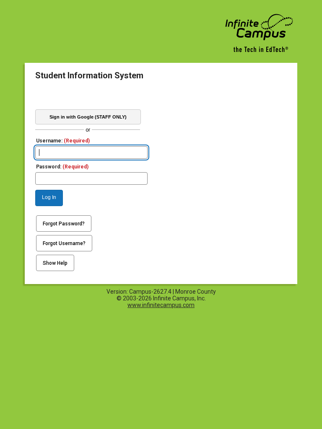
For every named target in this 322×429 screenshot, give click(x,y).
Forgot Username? (64, 243)
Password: (62, 167)
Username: (63, 141)
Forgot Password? (64, 224)
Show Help (55, 263)
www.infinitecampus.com (161, 305)
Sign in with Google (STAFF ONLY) (88, 116)
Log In (49, 197)
